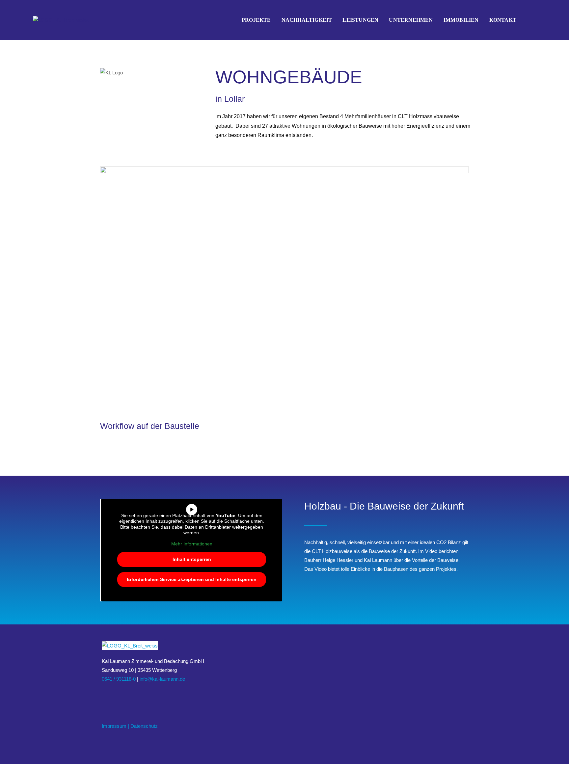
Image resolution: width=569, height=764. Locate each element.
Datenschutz (144, 726)
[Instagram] (114, 694)
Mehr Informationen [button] (191, 543)
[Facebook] (106, 694)
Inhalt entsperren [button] (192, 559)
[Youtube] (129, 694)
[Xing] (121, 694)
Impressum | (115, 726)
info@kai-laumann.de (162, 679)
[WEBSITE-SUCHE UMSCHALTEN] (529, 20)
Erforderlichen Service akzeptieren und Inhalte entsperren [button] (192, 579)
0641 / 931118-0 (119, 679)
